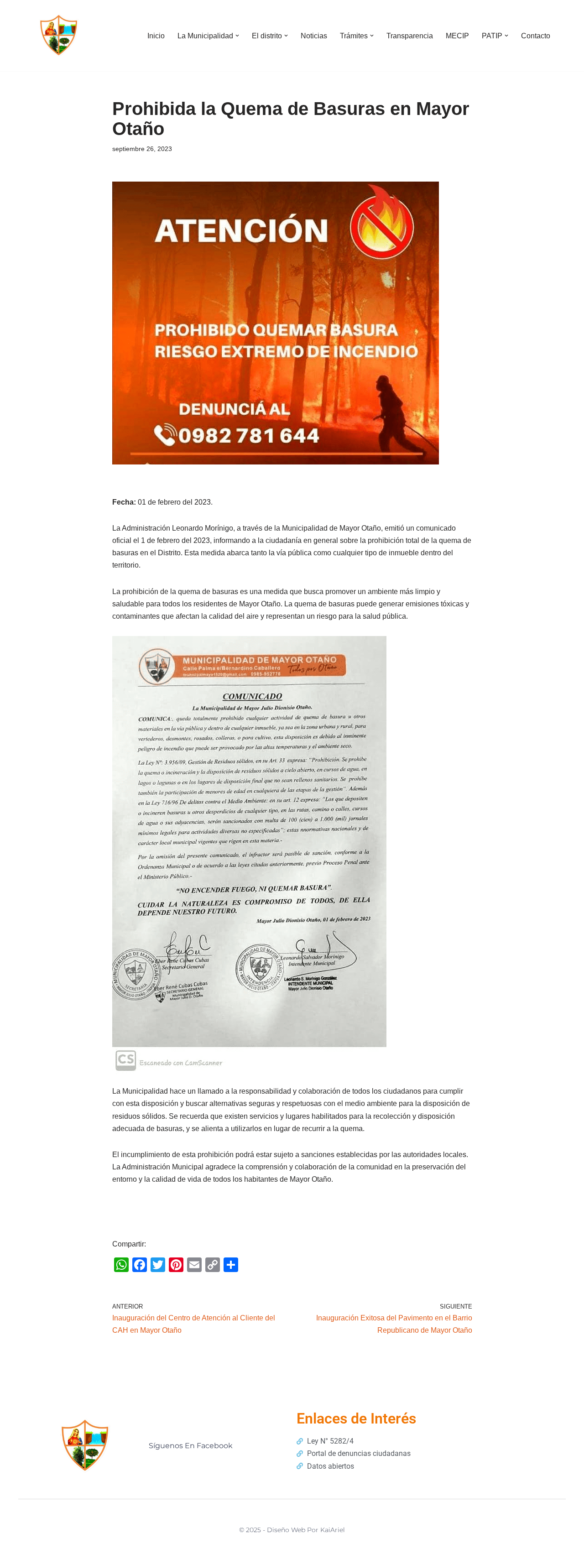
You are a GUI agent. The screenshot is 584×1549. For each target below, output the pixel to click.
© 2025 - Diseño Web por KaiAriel (292, 1530)
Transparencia (409, 36)
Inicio (156, 36)
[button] (237, 35)
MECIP (457, 36)
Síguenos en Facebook (191, 1445)
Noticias (314, 36)
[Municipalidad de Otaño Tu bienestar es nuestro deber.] (59, 35)
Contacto (535, 36)
